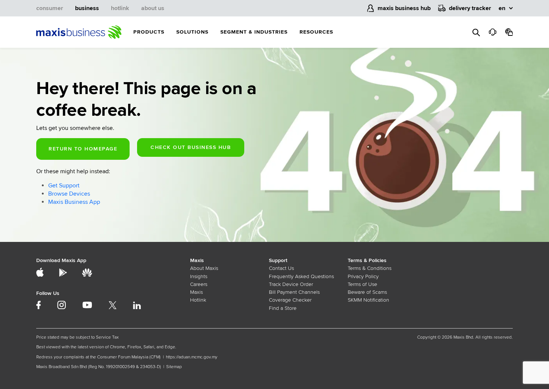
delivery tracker (470, 8)
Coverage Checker (290, 300)
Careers (198, 284)
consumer (49, 8)
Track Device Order (291, 284)
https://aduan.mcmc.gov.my (191, 357)
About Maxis (204, 268)
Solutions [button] (192, 32)
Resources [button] (316, 32)
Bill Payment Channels (294, 292)
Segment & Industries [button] (254, 32)
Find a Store (283, 308)
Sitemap (174, 367)
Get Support (64, 185)
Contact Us (281, 268)
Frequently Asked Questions (301, 276)
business (87, 8)
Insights (198, 276)
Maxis (196, 292)
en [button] (502, 8)
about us (152, 8)
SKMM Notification (368, 300)
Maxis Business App (74, 202)
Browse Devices (69, 193)
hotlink (120, 8)
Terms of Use (362, 284)
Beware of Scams (367, 292)
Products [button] (148, 32)
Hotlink (198, 300)
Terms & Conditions (369, 268)
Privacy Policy (363, 276)
